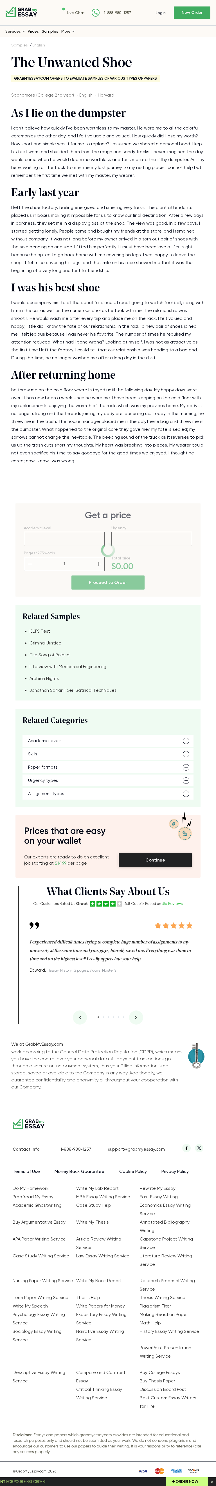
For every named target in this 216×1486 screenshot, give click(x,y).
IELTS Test (40, 631)
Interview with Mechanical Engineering (68, 666)
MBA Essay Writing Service (103, 1196)
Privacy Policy (175, 1171)
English (38, 45)
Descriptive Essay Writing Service (39, 1377)
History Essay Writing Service (169, 1331)
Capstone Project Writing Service (166, 1243)
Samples (50, 31)
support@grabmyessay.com (132, 1149)
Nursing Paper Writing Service (43, 1280)
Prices (33, 31)
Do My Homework (31, 1188)
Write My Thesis (92, 1222)
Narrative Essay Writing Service (100, 1335)
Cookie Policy (133, 1171)
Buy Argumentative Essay (39, 1222)
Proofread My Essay (33, 1196)
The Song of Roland (49, 654)
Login (161, 12)
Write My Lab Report (97, 1188)
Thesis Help (88, 1297)
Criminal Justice (45, 643)
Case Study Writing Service (41, 1256)
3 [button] (108, 1017)
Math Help (150, 1323)
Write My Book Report (99, 1280)
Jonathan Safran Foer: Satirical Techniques (73, 690)
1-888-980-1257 (117, 13)
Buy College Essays (160, 1372)
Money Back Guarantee (79, 1171)
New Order (192, 12)
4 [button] (113, 1017)
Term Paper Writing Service (40, 1297)
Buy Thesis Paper (157, 1381)
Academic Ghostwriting (37, 1205)
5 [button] (118, 1017)
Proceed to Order (108, 582)
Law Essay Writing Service (102, 1256)
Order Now (187, 1482)
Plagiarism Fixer (155, 1306)
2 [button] (103, 1017)
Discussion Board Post (163, 1389)
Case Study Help (93, 1205)
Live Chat (76, 12)
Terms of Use (26, 1171)
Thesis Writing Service (162, 1297)
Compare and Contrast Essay (100, 1377)
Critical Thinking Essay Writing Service (99, 1393)
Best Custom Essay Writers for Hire (168, 1402)
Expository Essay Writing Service (101, 1319)
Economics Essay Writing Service (165, 1209)
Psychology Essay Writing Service (39, 1319)
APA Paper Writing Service (39, 1239)
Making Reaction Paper (164, 1314)
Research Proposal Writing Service (167, 1285)
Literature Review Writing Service (166, 1260)
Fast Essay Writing (159, 1196)
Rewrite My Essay (158, 1188)
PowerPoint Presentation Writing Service (165, 1352)
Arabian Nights (44, 678)
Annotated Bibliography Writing (165, 1226)
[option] (111, 945)
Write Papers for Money (100, 1306)
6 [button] (123, 1017)
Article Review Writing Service (98, 1243)
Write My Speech (30, 1306)
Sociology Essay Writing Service (37, 1335)
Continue (155, 860)
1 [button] (98, 1017)
